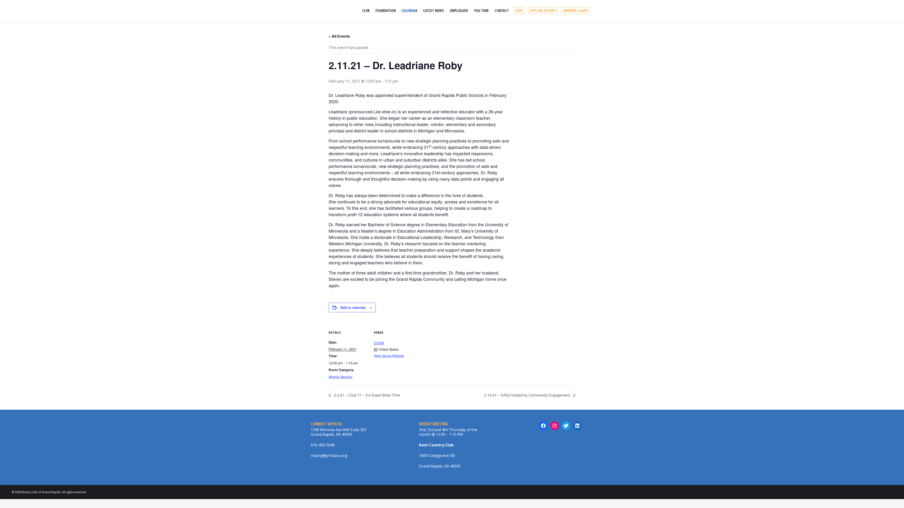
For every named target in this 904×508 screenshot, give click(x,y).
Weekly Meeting (340, 376)
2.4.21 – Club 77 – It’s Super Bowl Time (366, 395)
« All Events (339, 36)
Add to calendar (353, 307)
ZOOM (379, 343)
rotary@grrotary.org (329, 455)
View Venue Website (389, 355)
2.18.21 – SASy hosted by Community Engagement (527, 395)
